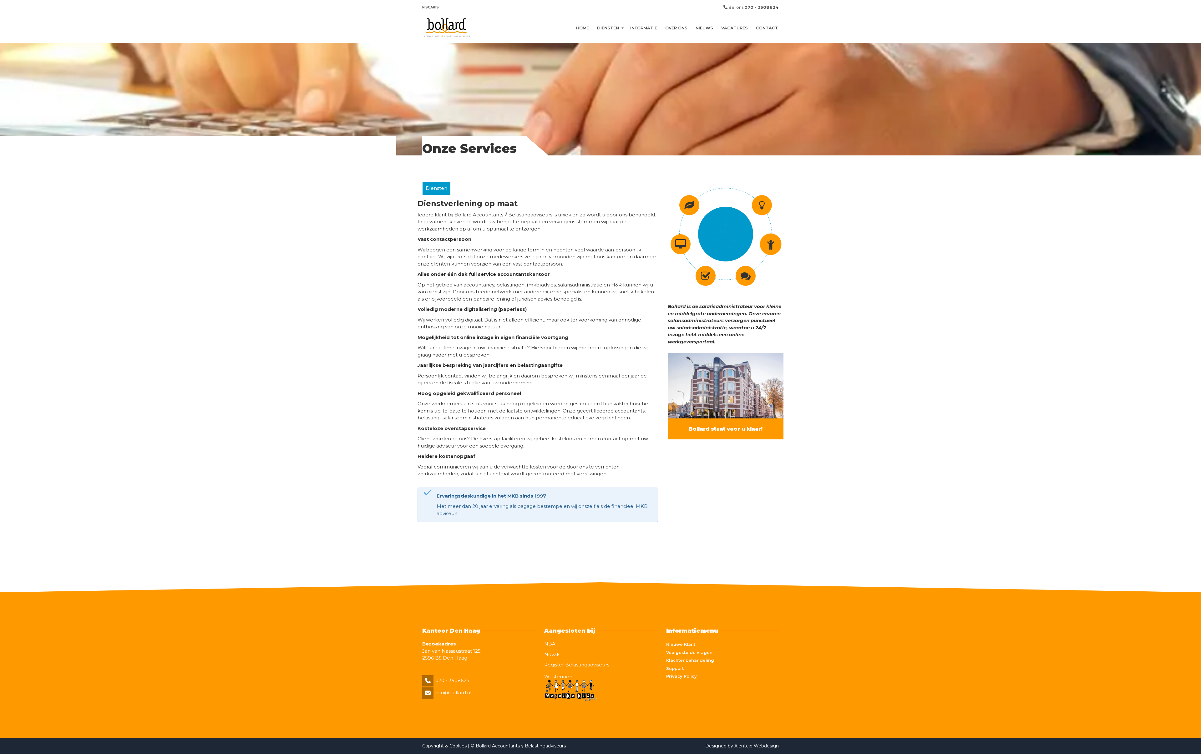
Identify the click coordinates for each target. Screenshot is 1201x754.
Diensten (608, 27)
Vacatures (734, 27)
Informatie (643, 27)
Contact (767, 27)
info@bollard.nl (453, 693)
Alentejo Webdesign (756, 746)
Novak (552, 654)
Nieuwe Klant (680, 644)
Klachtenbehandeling (690, 660)
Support (675, 668)
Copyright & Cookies (445, 746)
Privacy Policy (681, 676)
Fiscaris (430, 7)
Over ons (676, 27)
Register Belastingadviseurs (576, 665)
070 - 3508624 (452, 680)
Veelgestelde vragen (689, 652)
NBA (549, 644)
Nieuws (704, 27)
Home (582, 27)
